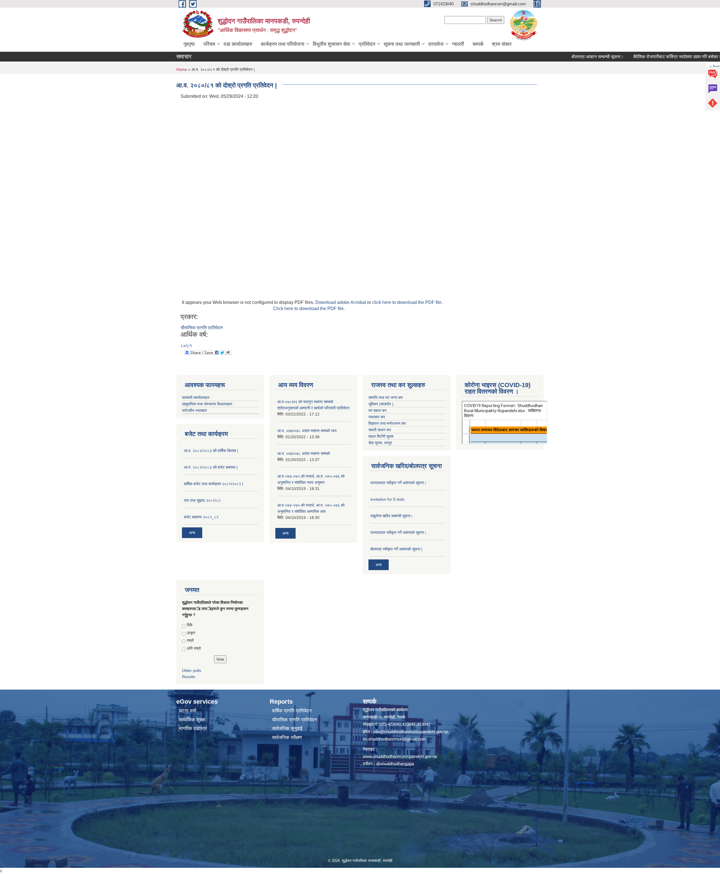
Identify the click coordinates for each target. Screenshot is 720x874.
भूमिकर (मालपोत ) (380, 404)
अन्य (192, 532)
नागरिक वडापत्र (193, 728)
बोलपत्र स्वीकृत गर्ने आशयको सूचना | (396, 549)
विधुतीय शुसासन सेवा (331, 44)
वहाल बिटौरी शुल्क (380, 436)
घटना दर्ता (187, 710)
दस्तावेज (436, 44)
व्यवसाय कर (376, 417)
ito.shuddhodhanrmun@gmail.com (394, 739)
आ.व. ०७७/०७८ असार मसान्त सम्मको (303, 453)
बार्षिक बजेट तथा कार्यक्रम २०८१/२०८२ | (213, 484)
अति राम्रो (194, 648)
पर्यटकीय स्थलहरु (194, 410)
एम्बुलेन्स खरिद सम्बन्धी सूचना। (391, 516)
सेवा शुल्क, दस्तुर (380, 443)
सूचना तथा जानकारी (402, 44)
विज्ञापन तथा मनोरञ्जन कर (387, 423)
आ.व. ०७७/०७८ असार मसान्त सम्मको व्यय (307, 430)
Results (188, 676)
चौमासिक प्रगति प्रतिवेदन (202, 327)
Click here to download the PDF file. (309, 308)
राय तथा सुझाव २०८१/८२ (202, 500)
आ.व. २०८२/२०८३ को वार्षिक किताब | (211, 450)
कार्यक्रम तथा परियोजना (282, 44)
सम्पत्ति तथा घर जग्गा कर (385, 397)
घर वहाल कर (377, 410)
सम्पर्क (477, 44)
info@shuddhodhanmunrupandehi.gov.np (410, 731)
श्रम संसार (502, 44)
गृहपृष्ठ (189, 44)
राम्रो (190, 640)
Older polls (191, 670)
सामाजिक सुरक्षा (192, 719)
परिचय (209, 44)
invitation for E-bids (387, 499)
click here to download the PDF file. (407, 302)
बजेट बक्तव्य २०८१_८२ (201, 517)
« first (687, 66)
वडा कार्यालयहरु (238, 44)
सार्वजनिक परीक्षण (287, 737)
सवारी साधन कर (379, 430)
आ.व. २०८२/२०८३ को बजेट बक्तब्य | (211, 467)
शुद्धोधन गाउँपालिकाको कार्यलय (385, 709)
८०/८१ (186, 345)
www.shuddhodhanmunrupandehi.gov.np (400, 756)
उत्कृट (191, 633)
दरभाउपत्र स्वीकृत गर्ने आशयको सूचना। (398, 482)
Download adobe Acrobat (341, 302)
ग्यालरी (458, 44)
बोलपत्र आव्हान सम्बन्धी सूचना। (570, 56)
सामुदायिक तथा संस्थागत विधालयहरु (207, 404)
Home (181, 69)
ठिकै (189, 625)
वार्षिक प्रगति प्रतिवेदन (292, 710)
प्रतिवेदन (367, 44)
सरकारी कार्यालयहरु (196, 397)
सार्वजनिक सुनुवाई (287, 728)
